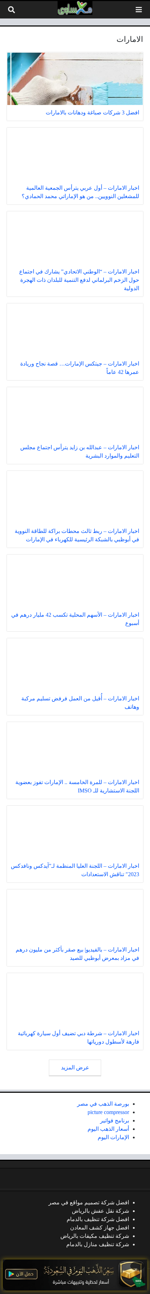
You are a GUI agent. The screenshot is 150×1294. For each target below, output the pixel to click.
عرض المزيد (75, 1067)
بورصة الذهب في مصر (103, 1104)
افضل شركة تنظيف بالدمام (98, 1219)
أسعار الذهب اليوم (108, 1129)
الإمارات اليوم (113, 1137)
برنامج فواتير (114, 1120)
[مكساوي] (75, 8)
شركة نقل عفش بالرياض (100, 1211)
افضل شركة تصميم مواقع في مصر (88, 1202)
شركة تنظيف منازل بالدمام (97, 1244)
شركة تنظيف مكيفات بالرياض (94, 1236)
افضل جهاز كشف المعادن (99, 1228)
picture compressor (108, 1112)
